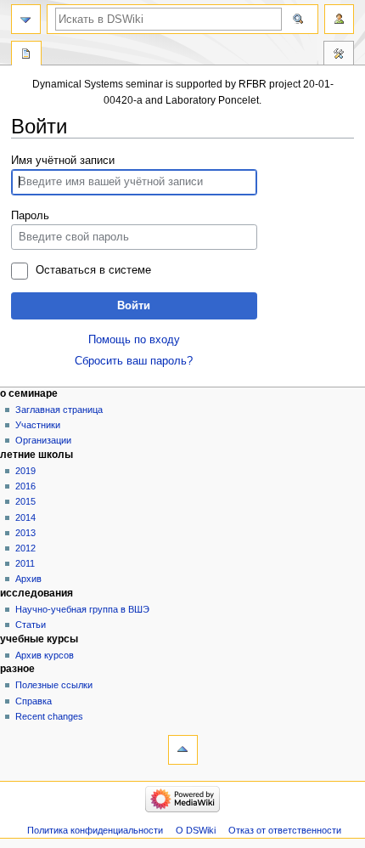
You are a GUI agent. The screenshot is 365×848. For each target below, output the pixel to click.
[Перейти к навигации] (26, 19)
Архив (28, 579)
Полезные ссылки (54, 685)
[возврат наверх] (183, 750)
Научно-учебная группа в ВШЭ (82, 609)
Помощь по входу (134, 340)
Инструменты (338, 55)
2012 (25, 548)
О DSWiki (196, 830)
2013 (25, 533)
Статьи (30, 624)
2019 (25, 471)
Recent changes (49, 716)
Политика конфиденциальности (95, 830)
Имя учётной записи (63, 161)
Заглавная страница (59, 409)
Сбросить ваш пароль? (134, 361)
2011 (25, 563)
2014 (25, 517)
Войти (133, 306)
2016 (25, 486)
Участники (37, 425)
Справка (33, 701)
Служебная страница (26, 55)
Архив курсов (44, 655)
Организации (43, 440)
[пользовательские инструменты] (339, 19)
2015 (25, 501)
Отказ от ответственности (284, 830)
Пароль (30, 216)
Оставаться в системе (93, 270)
